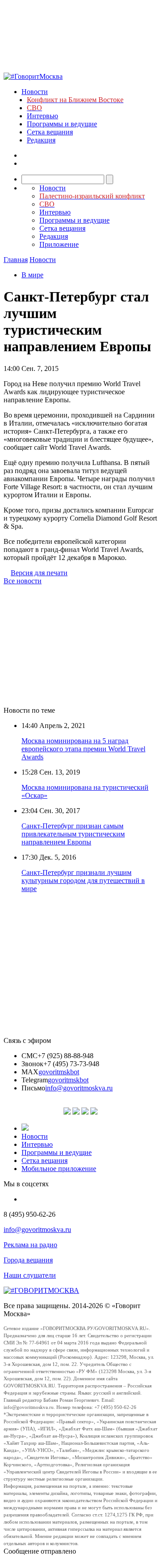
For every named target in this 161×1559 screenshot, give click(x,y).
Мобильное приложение (58, 1168)
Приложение (59, 244)
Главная (16, 259)
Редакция (41, 140)
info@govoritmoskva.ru (79, 1088)
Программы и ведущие (62, 124)
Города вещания (28, 1260)
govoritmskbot (58, 1072)
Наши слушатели (30, 1275)
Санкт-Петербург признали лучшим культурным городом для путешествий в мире (83, 880)
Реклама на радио (30, 1245)
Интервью (42, 116)
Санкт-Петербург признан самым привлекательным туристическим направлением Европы (73, 834)
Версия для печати (39, 573)
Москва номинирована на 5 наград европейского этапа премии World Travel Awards (83, 749)
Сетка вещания (50, 132)
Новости (34, 91)
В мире (32, 275)
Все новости (23, 581)
